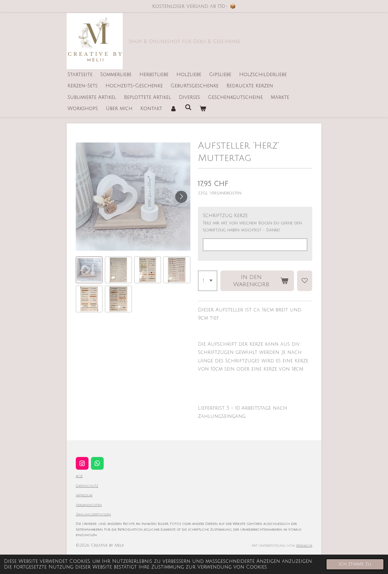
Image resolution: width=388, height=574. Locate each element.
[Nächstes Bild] (181, 197)
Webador (304, 545)
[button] (89, 270)
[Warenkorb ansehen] (203, 108)
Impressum (84, 495)
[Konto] (173, 108)
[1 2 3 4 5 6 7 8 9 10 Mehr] (207, 280)
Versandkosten (89, 505)
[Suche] (188, 107)
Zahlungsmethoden (93, 514)
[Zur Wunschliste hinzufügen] (304, 280)
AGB (79, 476)
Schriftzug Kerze (225, 215)
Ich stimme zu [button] (355, 564)
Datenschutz (87, 486)
